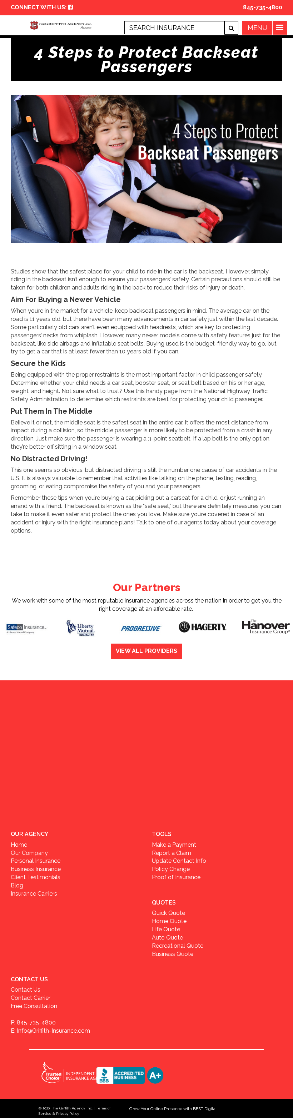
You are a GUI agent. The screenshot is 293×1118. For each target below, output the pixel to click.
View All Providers (146, 651)
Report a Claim (171, 853)
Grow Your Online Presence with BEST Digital (173, 1108)
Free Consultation (34, 1006)
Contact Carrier (30, 997)
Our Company (29, 853)
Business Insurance (36, 869)
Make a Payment (174, 844)
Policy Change (171, 869)
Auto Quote (167, 937)
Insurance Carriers (34, 893)
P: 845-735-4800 (33, 1022)
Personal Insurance (35, 860)
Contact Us (25, 989)
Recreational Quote (177, 945)
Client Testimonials (35, 877)
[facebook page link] (70, 7)
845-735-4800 (262, 7)
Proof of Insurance (176, 877)
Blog (17, 885)
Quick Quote (168, 913)
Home (19, 844)
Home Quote (169, 921)
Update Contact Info (179, 860)
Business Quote (172, 954)
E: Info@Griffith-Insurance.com (50, 1030)
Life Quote (166, 929)
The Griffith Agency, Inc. (72, 1108)
